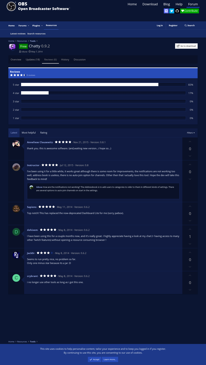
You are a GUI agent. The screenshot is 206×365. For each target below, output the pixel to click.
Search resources (36, 33)
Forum (193, 4)
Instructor (33, 165)
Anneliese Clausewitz (40, 142)
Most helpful (29, 132)
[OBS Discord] (166, 11)
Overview (16, 59)
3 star (16, 101)
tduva (24, 51)
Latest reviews (17, 33)
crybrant (32, 276)
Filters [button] (190, 132)
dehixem (32, 229)
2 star (16, 109)
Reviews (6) (50, 59)
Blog (166, 4)
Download (150, 4)
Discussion (80, 59)
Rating (43, 132)
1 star (16, 118)
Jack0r (31, 253)
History (65, 59)
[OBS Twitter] (171, 11)
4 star (16, 93)
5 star (16, 84)
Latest (14, 132)
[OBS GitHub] (177, 11)
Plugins (36, 25)
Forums (22, 25)
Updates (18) (33, 59)
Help (179, 4)
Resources (51, 25)
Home (132, 4)
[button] (29, 26)
